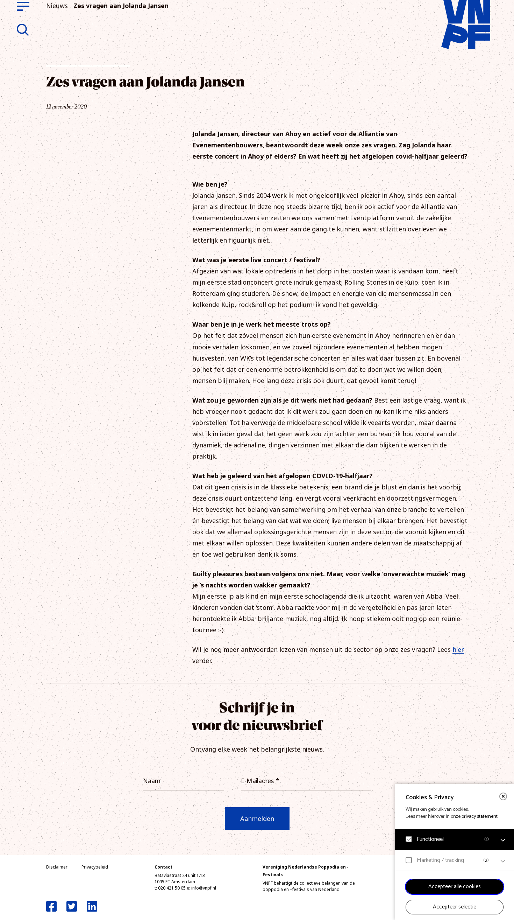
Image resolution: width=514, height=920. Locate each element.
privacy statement (480, 817)
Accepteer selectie (454, 907)
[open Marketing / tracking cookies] (503, 861)
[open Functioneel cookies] (503, 840)
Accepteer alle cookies (454, 886)
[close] (503, 796)
